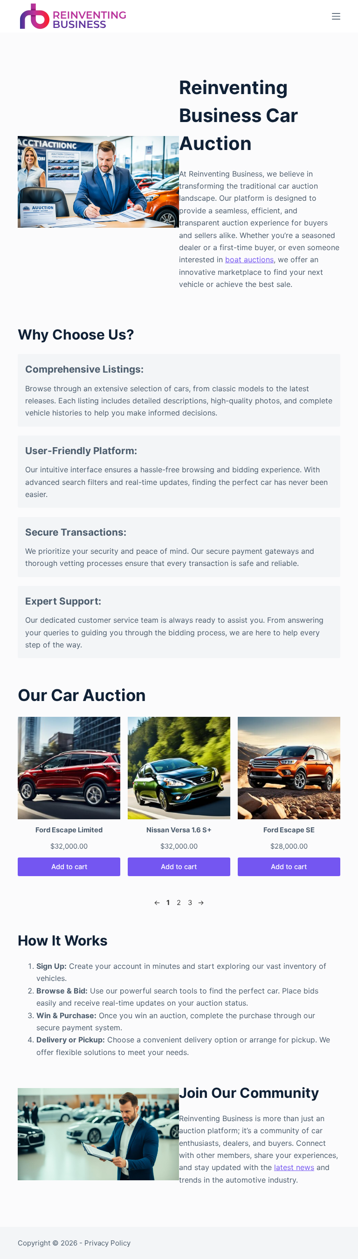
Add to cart (69, 867)
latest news (294, 1167)
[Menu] (336, 16)
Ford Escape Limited (69, 830)
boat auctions (249, 259)
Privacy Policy (107, 1243)
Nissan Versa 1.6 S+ (179, 830)
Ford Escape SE (289, 830)
